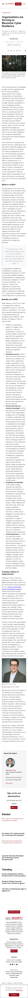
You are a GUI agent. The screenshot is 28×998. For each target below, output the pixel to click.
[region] (14, 991)
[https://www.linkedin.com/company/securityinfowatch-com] (12, 964)
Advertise (9, 983)
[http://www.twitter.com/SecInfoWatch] (15, 964)
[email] (19, 50)
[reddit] (17, 50)
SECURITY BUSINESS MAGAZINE (14, 973)
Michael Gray (14, 38)
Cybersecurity (6, 12)
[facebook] (8, 50)
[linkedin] (11, 50)
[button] (3, 4)
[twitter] (14, 50)
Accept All (14, 994)
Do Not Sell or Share (18, 983)
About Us (4, 983)
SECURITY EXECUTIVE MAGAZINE (14, 971)
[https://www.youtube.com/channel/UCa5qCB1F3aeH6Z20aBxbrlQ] (17, 964)
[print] (25, 50)
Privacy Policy (19, 990)
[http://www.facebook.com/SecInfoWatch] (10, 964)
